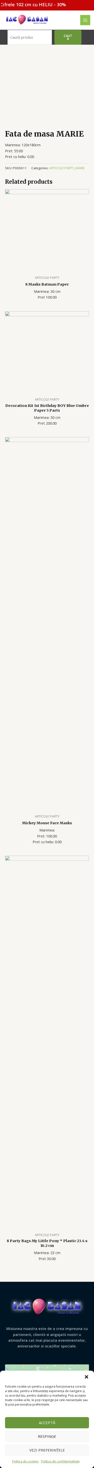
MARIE (80, 168)
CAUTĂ (68, 37)
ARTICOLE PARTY (61, 168)
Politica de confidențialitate (60, 1461)
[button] (86, 1376)
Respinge (47, 1436)
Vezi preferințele (47, 1450)
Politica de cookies (25, 1461)
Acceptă (47, 1422)
